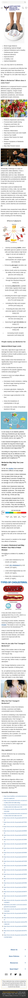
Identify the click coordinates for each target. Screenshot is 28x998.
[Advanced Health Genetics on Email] (6, 974)
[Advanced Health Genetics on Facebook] (10, 974)
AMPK (19, 247)
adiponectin (16, 286)
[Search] (23, 8)
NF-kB (21, 327)
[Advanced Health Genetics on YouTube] (20, 974)
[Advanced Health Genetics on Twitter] (15, 974)
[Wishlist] (26, 8)
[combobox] (14, 2)
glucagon (14, 265)
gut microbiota (19, 322)
